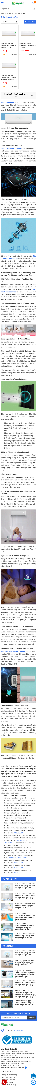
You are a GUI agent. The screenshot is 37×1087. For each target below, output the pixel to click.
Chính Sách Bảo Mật (7, 1082)
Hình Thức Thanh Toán (8, 1077)
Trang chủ (4, 13)
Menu (2, 3)
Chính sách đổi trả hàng (8, 1085)
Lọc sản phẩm (31, 22)
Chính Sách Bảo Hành (8, 1080)
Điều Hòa (10, 13)
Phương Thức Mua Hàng (9, 1075)
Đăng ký (32, 1017)
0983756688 (18, 1030)
